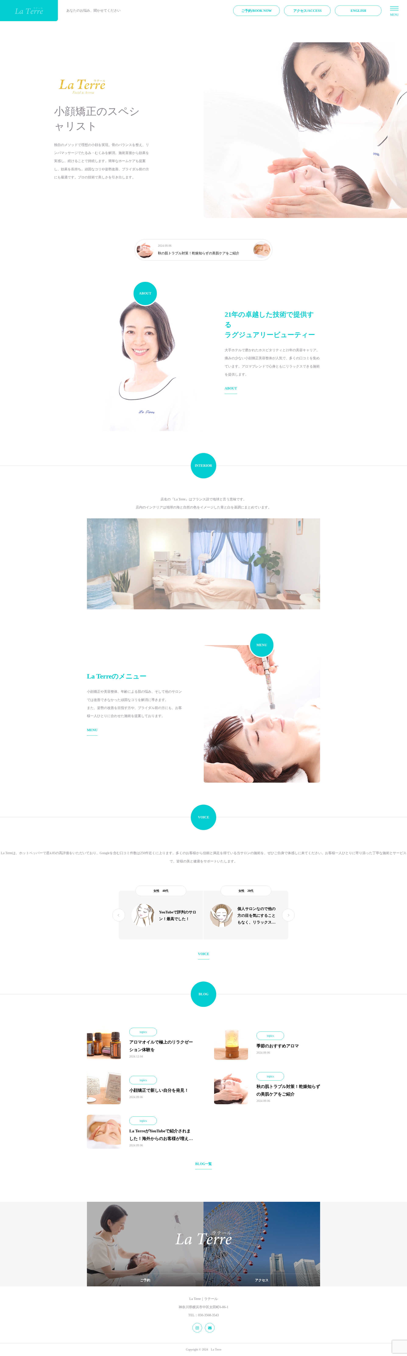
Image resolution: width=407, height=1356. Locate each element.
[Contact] (210, 1328)
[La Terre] (29, 10)
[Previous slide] (118, 915)
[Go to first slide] (288, 915)
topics (143, 1032)
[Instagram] (197, 1328)
